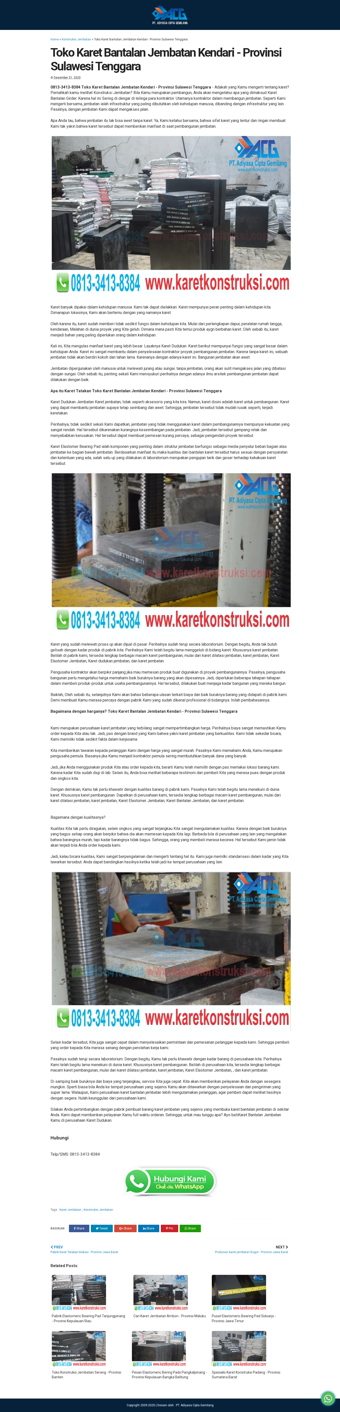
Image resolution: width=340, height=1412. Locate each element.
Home (55, 39)
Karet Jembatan (70, 1209)
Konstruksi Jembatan (76, 39)
